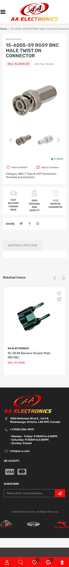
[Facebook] (29, 224)
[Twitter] (21, 224)
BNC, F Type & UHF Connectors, (37, 173)
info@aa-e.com (20, 451)
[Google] (37, 224)
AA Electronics (14, 39)
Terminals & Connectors (20, 177)
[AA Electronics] (34, 11)
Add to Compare (50, 167)
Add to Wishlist (19, 167)
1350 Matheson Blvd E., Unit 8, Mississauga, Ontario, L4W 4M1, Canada (35, 420)
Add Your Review (44, 64)
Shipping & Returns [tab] (22, 245)
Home (3, 28)
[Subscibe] (60, 493)
